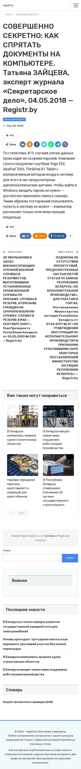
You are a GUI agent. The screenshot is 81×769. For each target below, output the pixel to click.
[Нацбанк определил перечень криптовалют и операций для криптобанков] (22, 465)
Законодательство (14, 119)
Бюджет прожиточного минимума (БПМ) (28, 701)
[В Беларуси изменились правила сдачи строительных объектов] (22, 416)
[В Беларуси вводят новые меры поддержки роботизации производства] (58, 416)
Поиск (7, 550)
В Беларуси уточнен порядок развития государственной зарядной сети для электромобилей (31, 626)
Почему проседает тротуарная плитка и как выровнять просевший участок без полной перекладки (35, 644)
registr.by (8, 5)
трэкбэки (50, 535)
